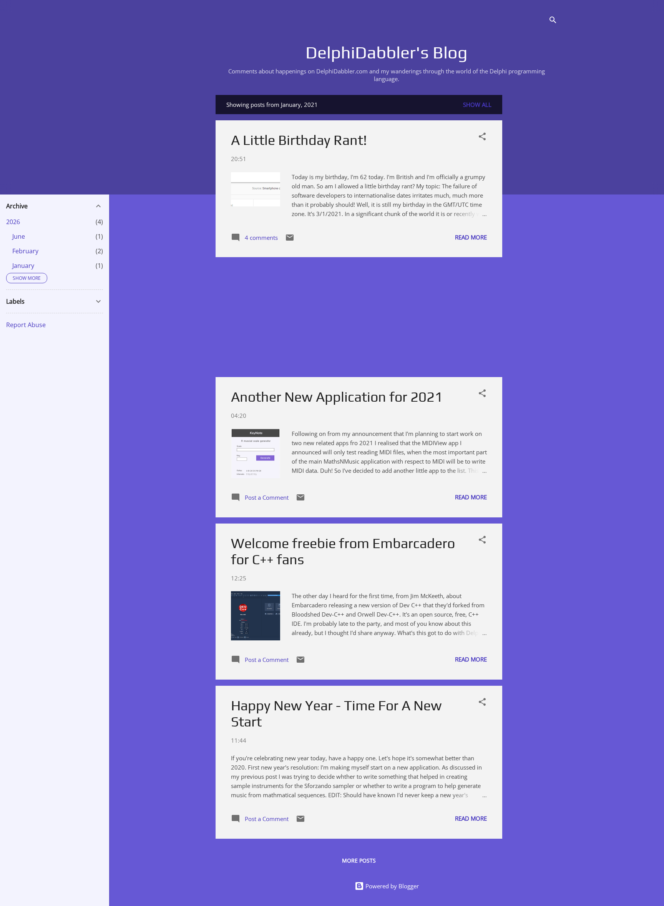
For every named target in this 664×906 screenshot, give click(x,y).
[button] (482, 137)
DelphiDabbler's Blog (386, 52)
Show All (477, 104)
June (18, 236)
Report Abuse (26, 325)
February (25, 251)
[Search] (553, 21)
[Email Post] (289, 240)
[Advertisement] (533, 210)
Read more (471, 237)
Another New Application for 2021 (337, 397)
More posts (359, 860)
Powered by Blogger (391, 886)
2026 (13, 222)
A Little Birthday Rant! (299, 140)
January (23, 265)
